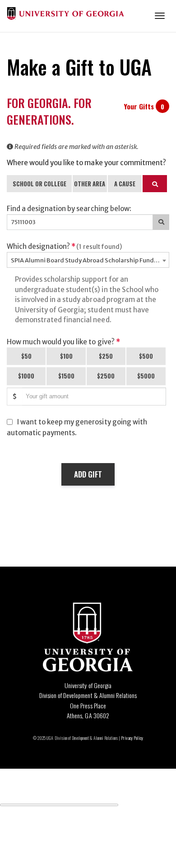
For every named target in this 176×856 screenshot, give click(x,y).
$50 (26, 355)
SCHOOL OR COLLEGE (39, 183)
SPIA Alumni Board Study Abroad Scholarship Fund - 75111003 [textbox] (90, 260)
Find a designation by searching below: (69, 208)
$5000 (146, 375)
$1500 (66, 375)
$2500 (106, 375)
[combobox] (88, 260)
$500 (146, 355)
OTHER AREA (89, 183)
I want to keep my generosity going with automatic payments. (77, 427)
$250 (106, 355)
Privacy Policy (132, 737)
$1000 (26, 375)
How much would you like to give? (63, 342)
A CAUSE (124, 183)
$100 (66, 355)
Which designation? (64, 246)
